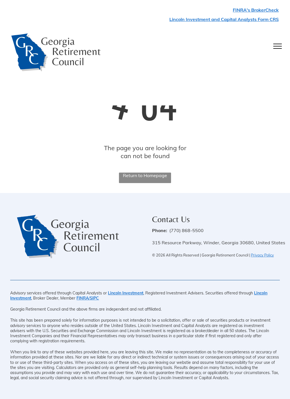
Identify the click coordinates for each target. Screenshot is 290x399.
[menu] (277, 46)
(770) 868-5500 (186, 230)
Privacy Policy (262, 255)
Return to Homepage (145, 175)
